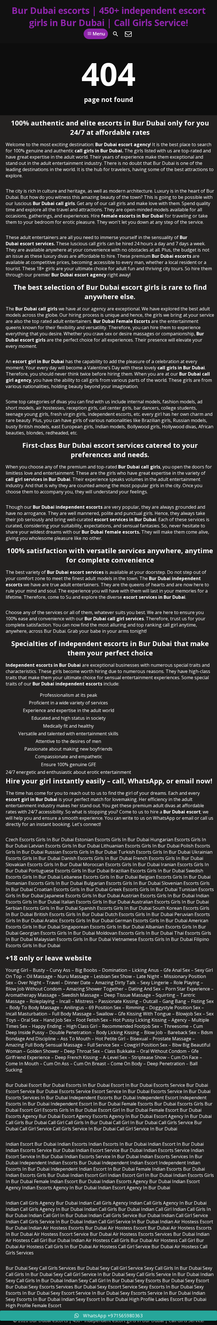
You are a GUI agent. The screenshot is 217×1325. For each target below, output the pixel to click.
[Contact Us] (128, 34)
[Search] (115, 34)
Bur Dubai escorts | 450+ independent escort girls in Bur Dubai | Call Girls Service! (109, 16)
